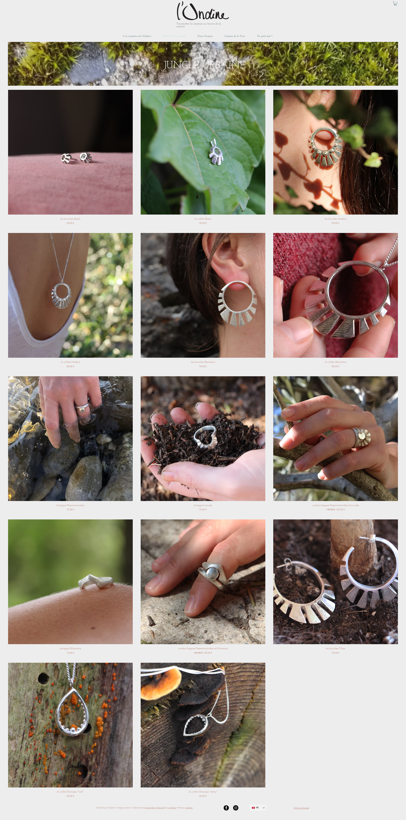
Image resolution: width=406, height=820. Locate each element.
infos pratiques (301, 807)
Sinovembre (149, 808)
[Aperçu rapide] (70, 152)
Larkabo (189, 808)
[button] (395, 3)
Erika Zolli (160, 808)
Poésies (181, 808)
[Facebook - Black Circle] (226, 807)
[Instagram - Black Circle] (235, 807)
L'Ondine (172, 808)
